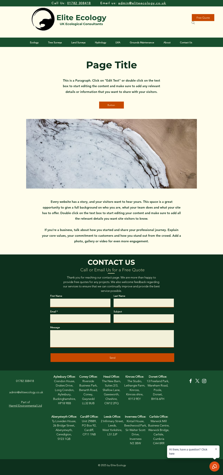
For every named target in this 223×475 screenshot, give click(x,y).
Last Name (119, 296)
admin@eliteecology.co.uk (142, 3)
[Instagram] (204, 381)
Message (55, 327)
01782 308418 (79, 3)
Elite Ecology (81, 17)
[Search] (193, 22)
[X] (197, 381)
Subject (118, 311)
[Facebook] (190, 381)
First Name (56, 296)
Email (53, 311)
